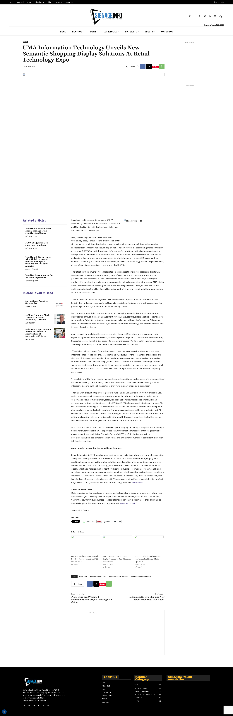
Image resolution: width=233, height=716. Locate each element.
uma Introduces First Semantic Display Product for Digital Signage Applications (117, 559)
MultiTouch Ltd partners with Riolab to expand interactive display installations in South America (38, 261)
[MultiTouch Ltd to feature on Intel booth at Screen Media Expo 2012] (85, 544)
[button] (220, 16)
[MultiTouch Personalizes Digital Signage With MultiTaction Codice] (59, 232)
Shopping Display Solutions (118, 576)
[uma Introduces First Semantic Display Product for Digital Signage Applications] (117, 544)
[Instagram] (205, 16)
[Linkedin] (210, 16)
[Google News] (215, 16)
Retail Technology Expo (98, 576)
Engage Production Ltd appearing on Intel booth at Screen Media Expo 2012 (148, 559)
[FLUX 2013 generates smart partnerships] (59, 246)
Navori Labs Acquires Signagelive (36, 302)
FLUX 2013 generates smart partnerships (36, 244)
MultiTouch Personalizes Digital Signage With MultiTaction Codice (38, 230)
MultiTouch (83, 576)
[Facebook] (195, 16)
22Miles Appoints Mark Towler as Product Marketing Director (37, 317)
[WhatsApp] (162, 66)
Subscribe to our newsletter (180, 678)
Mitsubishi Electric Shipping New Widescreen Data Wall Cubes (147, 598)
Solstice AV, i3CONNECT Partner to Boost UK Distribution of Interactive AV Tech (38, 332)
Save (156, 67)
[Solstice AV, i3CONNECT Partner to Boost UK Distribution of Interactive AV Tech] (59, 333)
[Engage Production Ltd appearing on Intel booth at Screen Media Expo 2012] (149, 544)
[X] (149, 66)
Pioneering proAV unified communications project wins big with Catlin (91, 599)
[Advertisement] (93, 633)
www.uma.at (137, 482)
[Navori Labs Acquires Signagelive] (59, 304)
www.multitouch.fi (128, 503)
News (25, 42)
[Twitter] (190, 16)
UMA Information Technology (141, 576)
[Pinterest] (200, 16)
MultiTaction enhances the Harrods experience (39, 276)
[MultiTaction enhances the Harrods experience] (59, 279)
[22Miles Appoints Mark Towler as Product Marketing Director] (59, 319)
